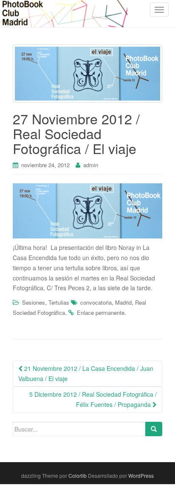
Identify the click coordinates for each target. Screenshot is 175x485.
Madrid (123, 302)
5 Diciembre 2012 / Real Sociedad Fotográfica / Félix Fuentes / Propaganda (93, 399)
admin (90, 165)
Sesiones (33, 302)
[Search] (153, 429)
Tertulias (58, 302)
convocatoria (96, 302)
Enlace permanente (100, 312)
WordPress (141, 475)
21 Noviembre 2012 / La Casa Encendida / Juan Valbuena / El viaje (85, 373)
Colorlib (77, 475)
